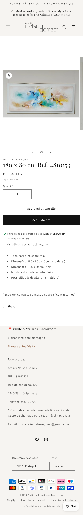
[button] (8, 27)
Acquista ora (41, 220)
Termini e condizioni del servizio (43, 506)
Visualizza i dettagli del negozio (27, 245)
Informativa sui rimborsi (32, 500)
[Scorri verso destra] (50, 152)
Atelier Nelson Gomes (39, 495)
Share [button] (11, 307)
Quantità (8, 186)
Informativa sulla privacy (62, 500)
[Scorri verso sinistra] (32, 152)
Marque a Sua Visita (21, 346)
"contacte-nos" (65, 295)
